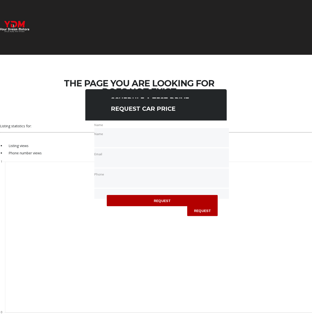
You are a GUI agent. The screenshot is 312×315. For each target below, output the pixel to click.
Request (162, 201)
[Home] (14, 31)
